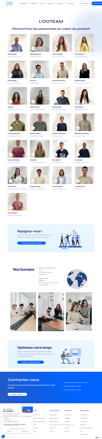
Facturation (52, 428)
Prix (35, 424)
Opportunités (53, 415)
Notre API (67, 431)
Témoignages (84, 418)
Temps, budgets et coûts (56, 424)
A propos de (68, 415)
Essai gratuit (85, 3)
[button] (24, 3)
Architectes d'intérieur (40, 418)
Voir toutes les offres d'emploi (31, 243)
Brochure (67, 428)
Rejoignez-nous (69, 424)
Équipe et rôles (53, 421)
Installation (68, 421)
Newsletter (83, 424)
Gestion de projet (54, 418)
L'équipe (67, 418)
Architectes (37, 415)
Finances (51, 431)
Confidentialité (84, 434)
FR (98, 437)
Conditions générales (86, 428)
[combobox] (98, 437)
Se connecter (70, 3)
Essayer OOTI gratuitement (30, 362)
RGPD (82, 431)
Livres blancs (83, 415)
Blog (35, 431)
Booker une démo (17, 394)
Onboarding (83, 421)
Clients (36, 428)
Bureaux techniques (39, 421)
